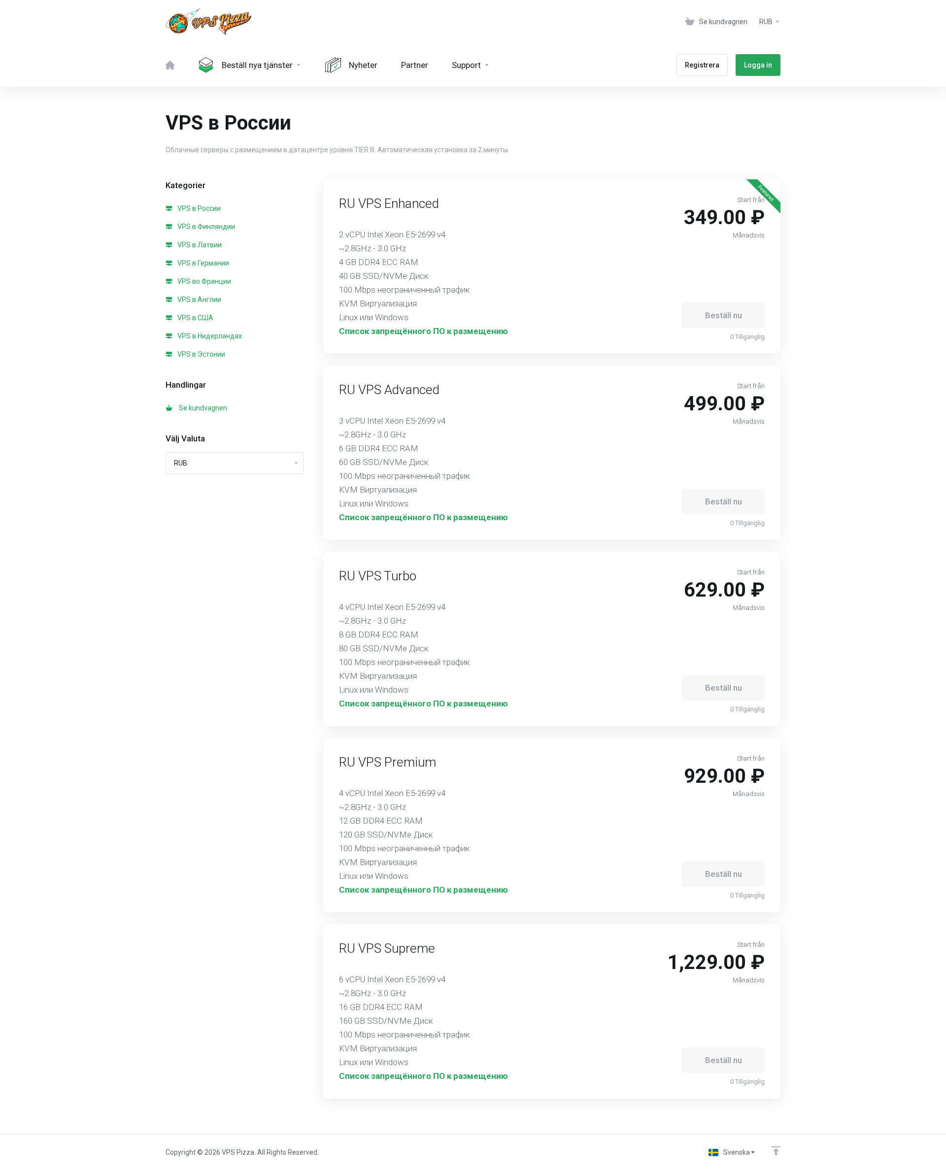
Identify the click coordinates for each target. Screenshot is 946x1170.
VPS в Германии (202, 263)
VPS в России (198, 208)
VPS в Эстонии (200, 354)
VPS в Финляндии (205, 227)
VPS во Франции (203, 281)
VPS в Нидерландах (209, 336)
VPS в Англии (198, 299)
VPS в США (194, 318)
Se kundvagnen (201, 408)
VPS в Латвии (199, 245)
